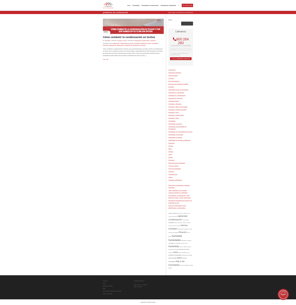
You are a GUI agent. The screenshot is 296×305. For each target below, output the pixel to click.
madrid (185, 246)
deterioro (184, 222)
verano (170, 268)
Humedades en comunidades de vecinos (180, 132)
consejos (171, 222)
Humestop (153, 40)
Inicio (129, 5)
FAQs (104, 283)
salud (179, 258)
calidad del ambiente (172, 216)
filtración (183, 232)
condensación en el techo (127, 43)
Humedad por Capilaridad (168, 5)
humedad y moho (173, 112)
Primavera (171, 160)
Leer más (105, 59)
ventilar (191, 265)
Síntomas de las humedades (176, 163)
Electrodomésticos (174, 81)
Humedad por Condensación (150, 5)
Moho (170, 149)
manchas (189, 246)
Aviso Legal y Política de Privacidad (112, 291)
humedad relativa (184, 243)
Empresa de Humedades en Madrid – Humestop (179, 186)
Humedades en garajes (175, 137)
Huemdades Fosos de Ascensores (178, 90)
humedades (155, 43)
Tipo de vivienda (173, 166)
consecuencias (185, 220)
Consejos (171, 78)
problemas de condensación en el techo (135, 45)
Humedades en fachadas (175, 134)
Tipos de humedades (174, 168)
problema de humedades (174, 255)
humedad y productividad (176, 115)
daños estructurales (178, 222)
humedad (136, 43)
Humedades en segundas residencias (179, 140)
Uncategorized (172, 174)
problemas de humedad (187, 255)
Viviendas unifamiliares (175, 180)
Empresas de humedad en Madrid (178, 84)
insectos (181, 246)
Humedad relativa (173, 101)
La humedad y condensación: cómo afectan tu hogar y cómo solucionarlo (179, 197)
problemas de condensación (116, 45)
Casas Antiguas (173, 75)
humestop (105, 45)
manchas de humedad (173, 249)
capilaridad (182, 216)
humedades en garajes (186, 240)
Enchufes (171, 87)
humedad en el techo (145, 43)
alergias (170, 213)
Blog (104, 288)
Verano (170, 177)
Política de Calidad (108, 286)
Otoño (170, 154)
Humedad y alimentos (174, 104)
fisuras (188, 232)
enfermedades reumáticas (183, 229)
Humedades (136, 5)
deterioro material (176, 225)
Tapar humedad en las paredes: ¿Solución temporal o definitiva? (178, 191)
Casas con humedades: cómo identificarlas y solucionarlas (177, 207)
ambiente (175, 213)
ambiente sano (181, 213)
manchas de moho (184, 249)
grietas (169, 236)
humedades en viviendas (174, 243)
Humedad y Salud (173, 118)
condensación (115, 43)
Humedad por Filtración (175, 98)
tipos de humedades (184, 265)
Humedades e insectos (175, 124)
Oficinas (170, 151)
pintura (188, 252)
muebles (180, 252)
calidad (188, 213)
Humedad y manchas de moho (177, 109)
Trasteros (171, 171)
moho (175, 252)
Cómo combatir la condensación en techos (129, 37)
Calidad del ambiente (174, 72)
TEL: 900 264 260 (187, 5)
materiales (170, 252)
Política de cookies (108, 293)
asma (185, 213)
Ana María (107, 40)
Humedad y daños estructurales (177, 107)
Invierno (170, 146)
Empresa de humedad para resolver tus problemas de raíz (180, 202)
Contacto (105, 281)
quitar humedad (172, 258)
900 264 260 (182, 41)
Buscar (170, 19)
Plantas (170, 157)
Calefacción (172, 70)
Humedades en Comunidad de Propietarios (177, 128)
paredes (184, 252)
